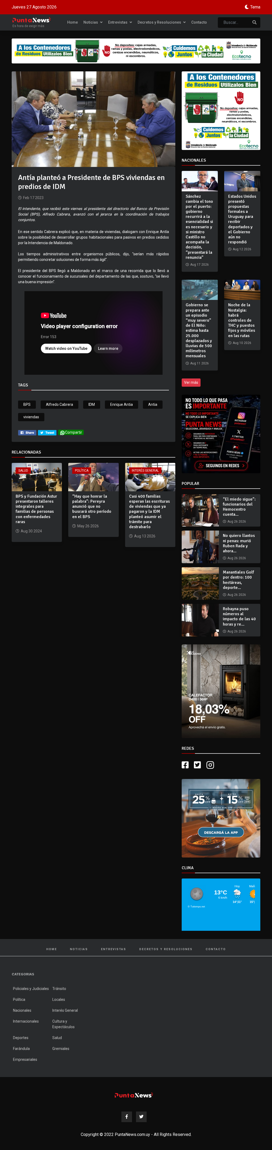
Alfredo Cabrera (59, 404)
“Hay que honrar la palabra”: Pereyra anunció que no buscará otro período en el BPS (91, 506)
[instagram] (211, 765)
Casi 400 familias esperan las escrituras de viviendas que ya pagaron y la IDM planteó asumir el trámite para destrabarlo (149, 511)
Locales (58, 999)
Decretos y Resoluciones (160, 22)
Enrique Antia (121, 404)
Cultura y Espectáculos (63, 1024)
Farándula (21, 1048)
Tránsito (59, 989)
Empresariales (25, 1059)
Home (72, 22)
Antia (152, 404)
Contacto (199, 22)
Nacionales (22, 1010)
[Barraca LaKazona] (221, 691)
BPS (27, 404)
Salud (23, 470)
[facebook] (27, 432)
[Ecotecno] (136, 50)
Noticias (91, 22)
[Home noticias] (134, 1095)
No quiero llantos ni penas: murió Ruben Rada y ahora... (239, 543)
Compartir (73, 432)
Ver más (191, 382)
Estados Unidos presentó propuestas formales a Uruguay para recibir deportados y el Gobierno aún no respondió (242, 219)
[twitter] (47, 432)
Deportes (20, 1038)
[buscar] (254, 22)
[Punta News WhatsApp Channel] (221, 434)
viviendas (31, 417)
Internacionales (26, 1021)
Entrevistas (118, 22)
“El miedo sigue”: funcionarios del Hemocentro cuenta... (239, 507)
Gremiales (60, 1048)
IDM (91, 404)
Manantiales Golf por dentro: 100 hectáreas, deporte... (238, 580)
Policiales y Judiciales (31, 989)
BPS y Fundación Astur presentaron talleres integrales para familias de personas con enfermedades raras (36, 509)
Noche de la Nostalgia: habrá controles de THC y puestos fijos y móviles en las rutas (241, 320)
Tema (255, 7)
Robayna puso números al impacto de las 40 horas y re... (239, 616)
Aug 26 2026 (236, 521)
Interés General (145, 470)
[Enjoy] (221, 817)
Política (81, 470)
